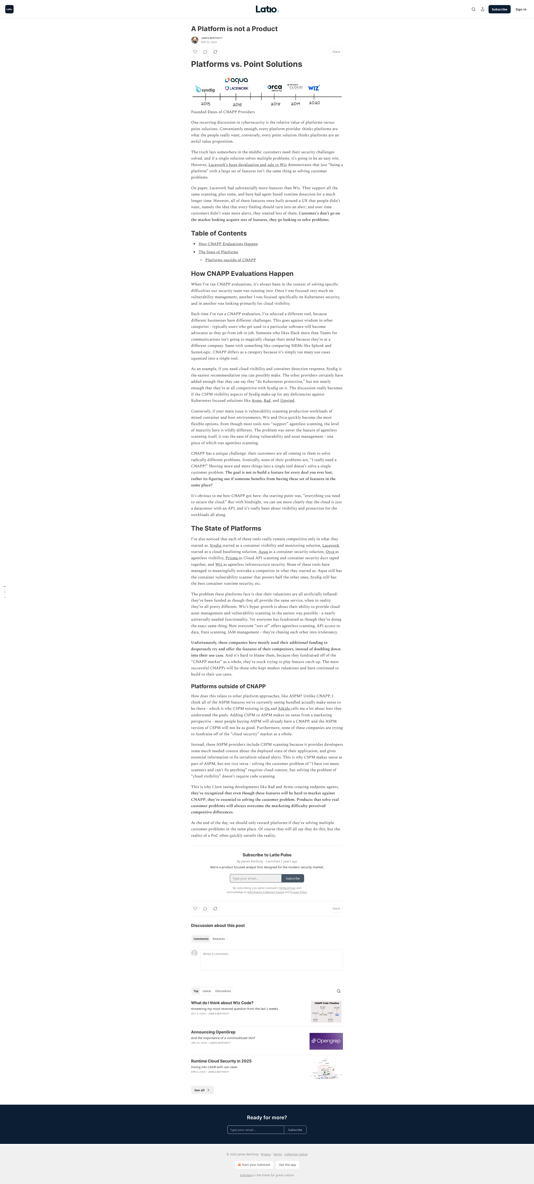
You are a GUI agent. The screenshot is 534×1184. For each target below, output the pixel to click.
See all (199, 1090)
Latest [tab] (207, 991)
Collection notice (295, 1154)
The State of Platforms (218, 252)
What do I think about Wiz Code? (222, 1002)
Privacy (266, 1154)
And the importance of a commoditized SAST (223, 1038)
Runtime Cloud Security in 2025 (221, 1061)
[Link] (185, 64)
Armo (257, 401)
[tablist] (209, 939)
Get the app (287, 1165)
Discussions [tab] (223, 991)
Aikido (284, 709)
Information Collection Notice (265, 892)
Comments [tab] (201, 939)
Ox (267, 709)
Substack (246, 1175)
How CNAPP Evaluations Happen (228, 244)
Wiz (219, 565)
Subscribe (499, 9)
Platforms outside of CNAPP (230, 260)
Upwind (287, 401)
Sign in (521, 9)
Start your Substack (256, 1165)
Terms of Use (287, 888)
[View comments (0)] (205, 52)
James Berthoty (212, 38)
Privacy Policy (298, 892)
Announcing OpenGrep (213, 1032)
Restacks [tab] (219, 939)
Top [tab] (196, 991)
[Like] (195, 52)
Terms (277, 1154)
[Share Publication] (483, 9)
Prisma (232, 558)
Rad (267, 401)
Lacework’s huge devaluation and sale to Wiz (247, 165)
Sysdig (216, 546)
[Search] (473, 9)
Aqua (263, 552)
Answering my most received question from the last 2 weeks (234, 1009)
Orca (330, 552)
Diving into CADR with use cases (214, 1067)
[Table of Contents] (5, 592)
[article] (267, 1011)
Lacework (330, 546)
